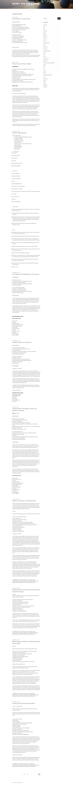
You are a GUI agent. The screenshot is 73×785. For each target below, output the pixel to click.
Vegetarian (45, 86)
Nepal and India (46, 58)
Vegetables (45, 84)
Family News (45, 46)
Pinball (44, 64)
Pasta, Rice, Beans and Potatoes (48, 62)
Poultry (44, 70)
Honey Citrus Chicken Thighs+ (21, 64)
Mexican (44, 56)
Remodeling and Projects (47, 74)
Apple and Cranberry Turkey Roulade (24, 501)
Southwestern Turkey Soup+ (21, 19)
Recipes (44, 72)
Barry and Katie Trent (26, 4)
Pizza (44, 66)
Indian (44, 52)
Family (44, 44)
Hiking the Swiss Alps (47, 50)
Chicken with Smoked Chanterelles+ (23, 703)
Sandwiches (45, 78)
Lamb (44, 54)
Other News (45, 60)
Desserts (44, 40)
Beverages (45, 30)
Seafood (44, 80)
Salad (44, 76)
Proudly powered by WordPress (17, 782)
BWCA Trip (45, 36)
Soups (44, 82)
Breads (44, 32)
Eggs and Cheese (46, 42)
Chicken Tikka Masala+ (19, 133)
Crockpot (44, 38)
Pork (44, 68)
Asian (44, 26)
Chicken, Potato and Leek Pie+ (22, 342)
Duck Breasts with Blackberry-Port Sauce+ (26, 274)
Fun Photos (45, 48)
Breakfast (45, 34)
